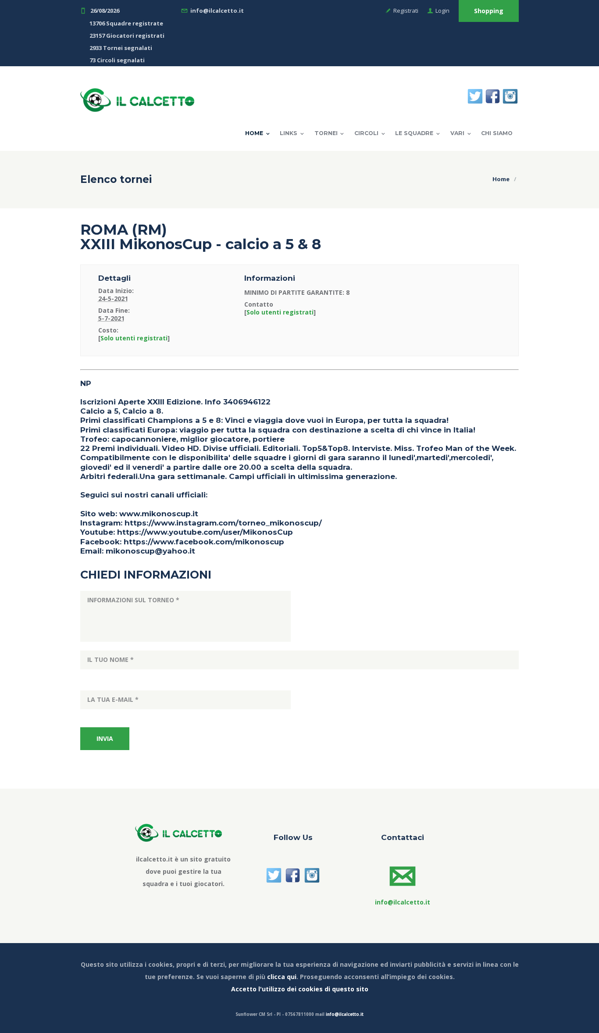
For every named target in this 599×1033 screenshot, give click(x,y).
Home (254, 133)
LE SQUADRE (414, 133)
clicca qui (281, 976)
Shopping (488, 11)
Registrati (405, 10)
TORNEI (326, 133)
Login (442, 10)
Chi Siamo (497, 133)
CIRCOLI (366, 133)
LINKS (288, 133)
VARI (457, 133)
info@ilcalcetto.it (345, 1014)
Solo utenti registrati (134, 338)
